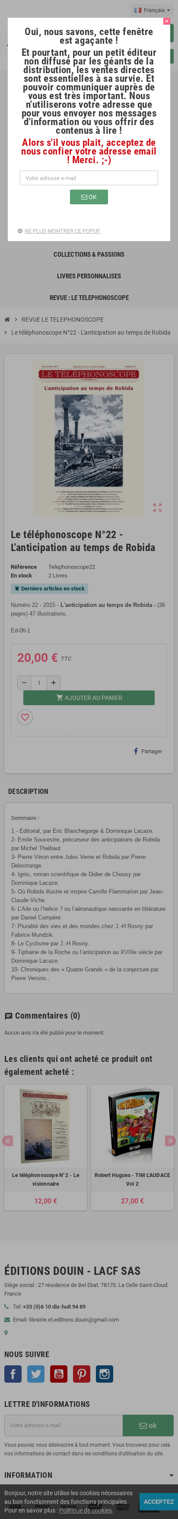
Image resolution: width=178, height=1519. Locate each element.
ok (92, 197)
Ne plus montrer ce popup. (63, 231)
